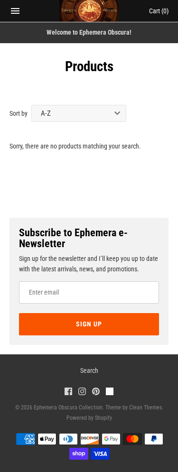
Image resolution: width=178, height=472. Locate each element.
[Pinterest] (96, 392)
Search (89, 370)
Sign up (89, 324)
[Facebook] (68, 392)
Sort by (18, 113)
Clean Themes (145, 407)
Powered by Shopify (89, 418)
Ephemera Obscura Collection (68, 407)
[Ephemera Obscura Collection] (89, 11)
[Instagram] (82, 392)
